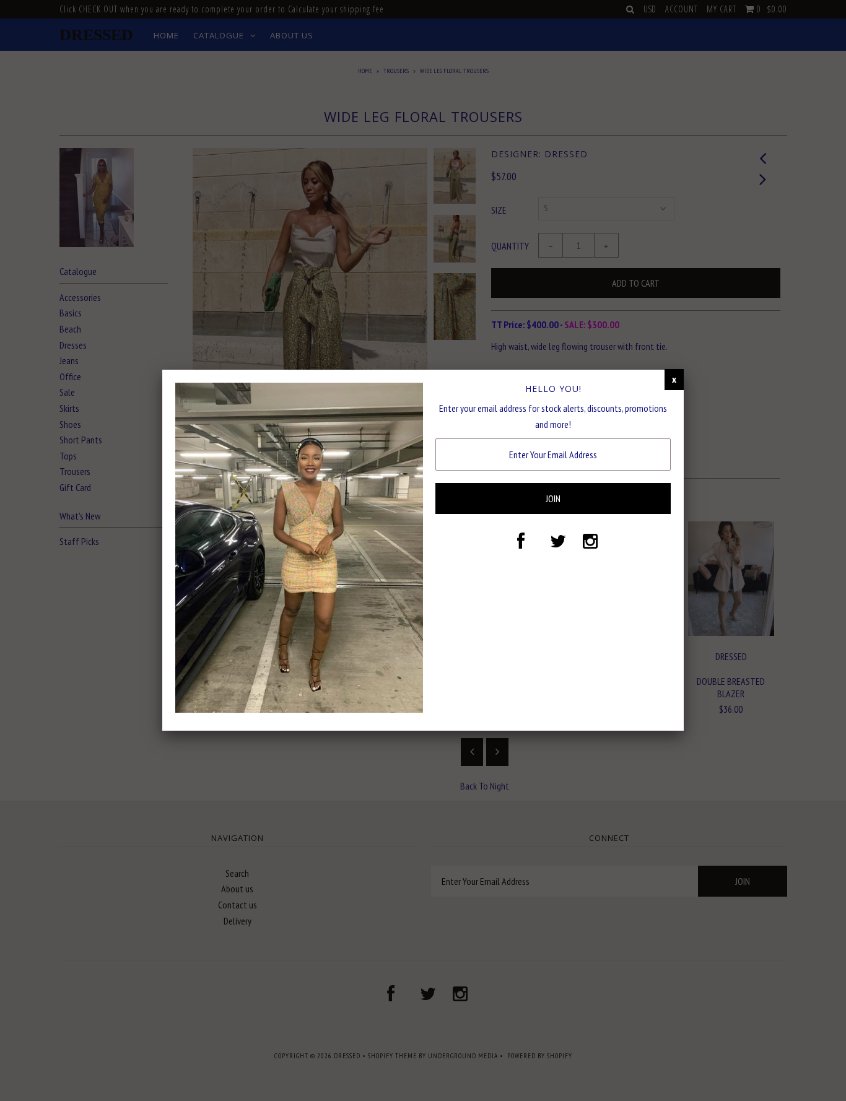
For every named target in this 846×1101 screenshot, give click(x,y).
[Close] (674, 380)
